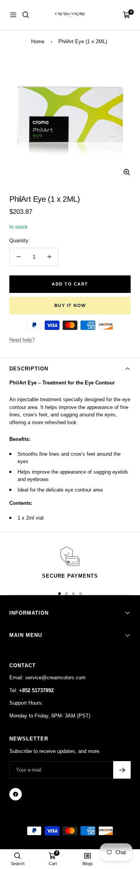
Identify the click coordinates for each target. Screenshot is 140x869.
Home (37, 41)
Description (28, 369)
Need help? (22, 340)
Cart (53, 863)
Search (17, 863)
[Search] (26, 15)
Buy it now (70, 305)
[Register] (122, 770)
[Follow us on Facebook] (15, 794)
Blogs (87, 863)
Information (29, 613)
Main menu (25, 635)
